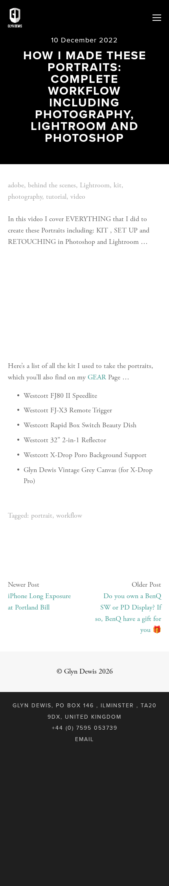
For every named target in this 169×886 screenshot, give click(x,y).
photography (25, 196)
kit (117, 185)
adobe (16, 185)
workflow (69, 515)
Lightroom (95, 185)
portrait (41, 515)
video (77, 196)
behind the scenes (52, 185)
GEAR (97, 377)
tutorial (56, 196)
